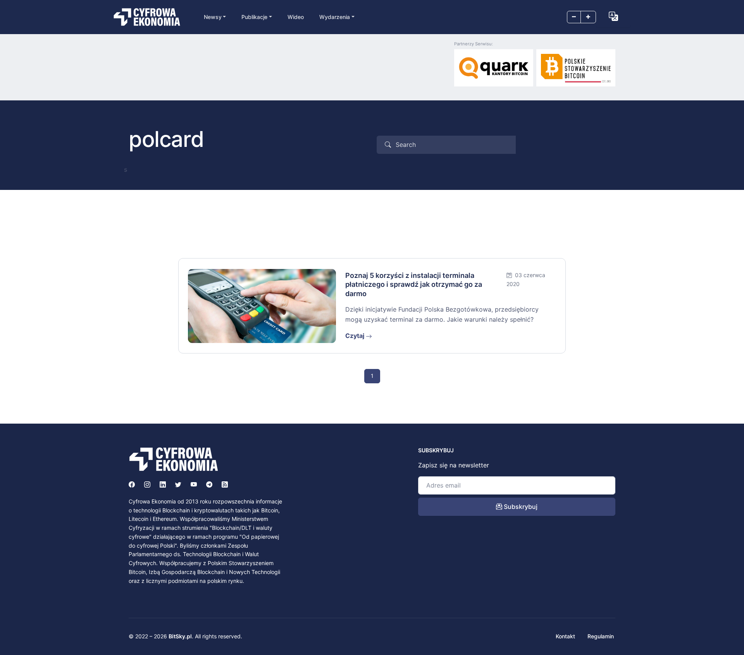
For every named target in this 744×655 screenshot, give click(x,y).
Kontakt (565, 636)
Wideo (296, 17)
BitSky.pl (180, 636)
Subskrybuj (519, 506)
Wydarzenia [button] (334, 17)
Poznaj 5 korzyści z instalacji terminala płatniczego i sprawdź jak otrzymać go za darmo (413, 284)
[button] (613, 16)
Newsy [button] (213, 17)
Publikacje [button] (254, 17)
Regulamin (600, 636)
